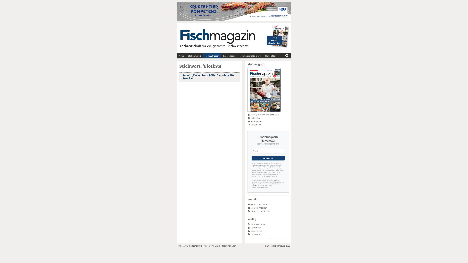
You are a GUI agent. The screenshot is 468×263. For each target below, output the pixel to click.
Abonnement (257, 121)
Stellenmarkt (194, 56)
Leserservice (256, 231)
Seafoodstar (229, 56)
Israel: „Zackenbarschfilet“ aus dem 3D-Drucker (208, 76)
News (181, 56)
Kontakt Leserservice (260, 211)
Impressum (256, 234)
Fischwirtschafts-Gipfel (250, 56)
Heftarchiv (255, 118)
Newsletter (270, 56)
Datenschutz (196, 245)
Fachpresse (256, 227)
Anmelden (268, 158)
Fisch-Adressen (212, 56)
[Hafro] (234, 20)
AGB (267, 185)
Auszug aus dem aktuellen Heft (265, 114)
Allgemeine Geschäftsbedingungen (220, 245)
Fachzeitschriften (258, 224)
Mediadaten (256, 124)
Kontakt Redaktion (259, 204)
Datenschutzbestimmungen (260, 187)
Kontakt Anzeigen (259, 208)
